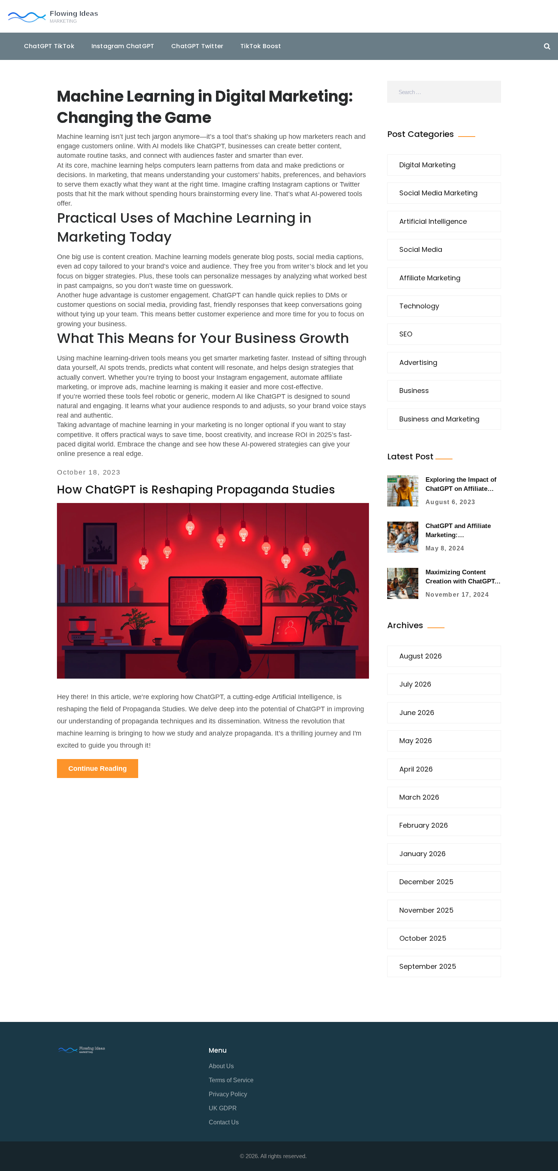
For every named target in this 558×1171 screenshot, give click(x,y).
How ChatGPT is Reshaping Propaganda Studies (196, 489)
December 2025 (426, 882)
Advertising (418, 362)
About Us (221, 1066)
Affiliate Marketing (429, 278)
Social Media (420, 249)
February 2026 (423, 825)
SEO (405, 334)
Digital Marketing (427, 165)
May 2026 (415, 740)
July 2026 (415, 684)
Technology (419, 306)
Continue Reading (97, 768)
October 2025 (422, 938)
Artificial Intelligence (433, 221)
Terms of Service (231, 1080)
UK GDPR (223, 1108)
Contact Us (224, 1122)
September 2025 (427, 966)
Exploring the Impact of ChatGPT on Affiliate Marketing (461, 488)
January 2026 (422, 853)
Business (414, 390)
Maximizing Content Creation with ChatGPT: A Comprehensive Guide (462, 581)
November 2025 (426, 910)
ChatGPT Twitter (197, 46)
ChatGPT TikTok (49, 46)
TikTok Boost (260, 46)
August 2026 (420, 656)
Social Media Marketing (438, 193)
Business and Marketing (439, 419)
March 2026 (419, 797)
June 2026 (416, 712)
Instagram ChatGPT (122, 46)
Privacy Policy (228, 1094)
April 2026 (416, 769)
